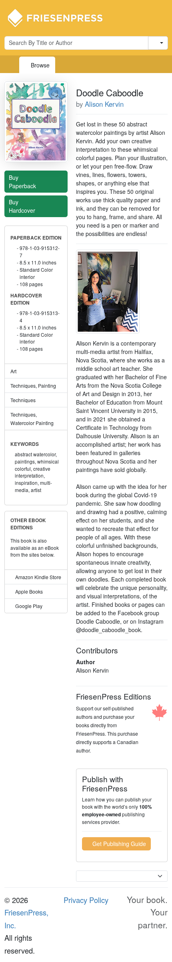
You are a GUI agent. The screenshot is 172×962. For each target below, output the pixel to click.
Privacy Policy (86, 900)
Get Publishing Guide (118, 844)
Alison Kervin (104, 104)
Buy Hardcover (23, 206)
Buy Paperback (23, 181)
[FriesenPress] (60, 17)
